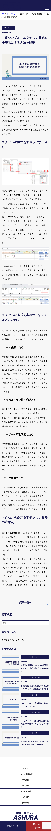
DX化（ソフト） (8, 28)
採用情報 (25, 803)
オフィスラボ (25, 791)
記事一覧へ (25, 602)
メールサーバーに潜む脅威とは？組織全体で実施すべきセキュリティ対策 (35, 724)
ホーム (25, 768)
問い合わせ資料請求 (38, 826)
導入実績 (25, 786)
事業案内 (25, 780)
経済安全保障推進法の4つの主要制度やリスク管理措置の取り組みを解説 (35, 668)
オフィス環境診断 (26, 774)
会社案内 (25, 797)
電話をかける (13, 826)
